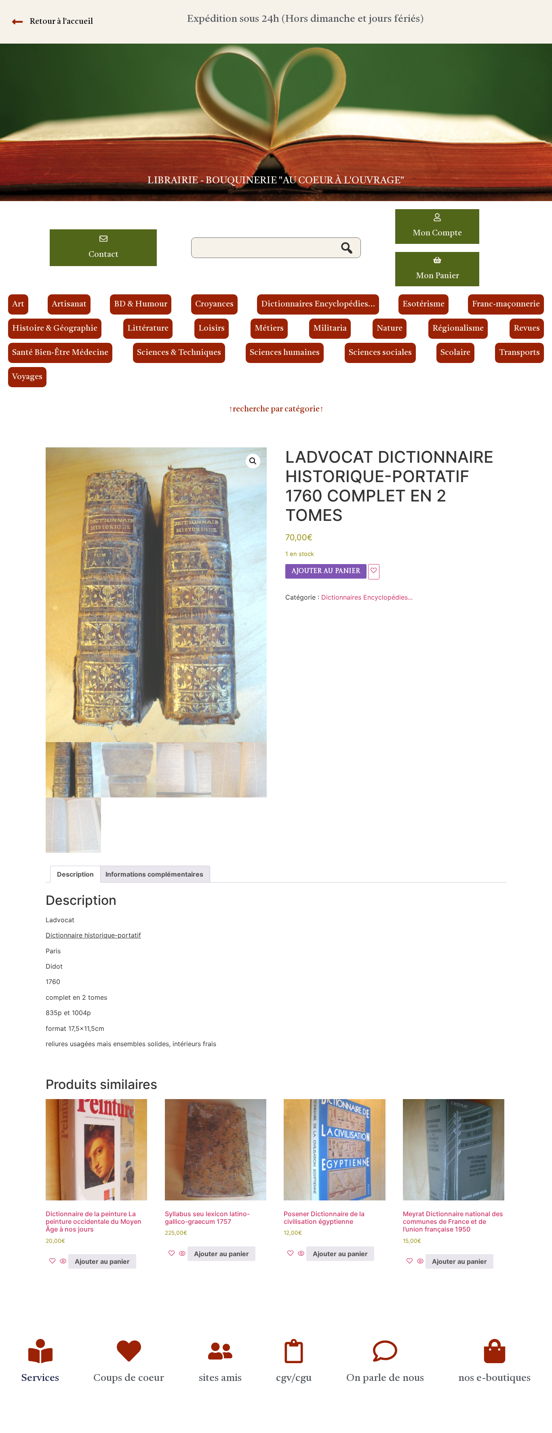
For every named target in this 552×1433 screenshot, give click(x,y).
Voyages (27, 377)
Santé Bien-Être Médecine (60, 353)
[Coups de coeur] (129, 1351)
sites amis (220, 1378)
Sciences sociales (380, 353)
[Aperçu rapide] (63, 1261)
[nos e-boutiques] (494, 1351)
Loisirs (211, 329)
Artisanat (69, 304)
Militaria (330, 329)
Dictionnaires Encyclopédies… (318, 304)
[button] (253, 461)
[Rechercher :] (276, 247)
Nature (389, 329)
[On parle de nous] (385, 1351)
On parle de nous (385, 1378)
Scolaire (455, 353)
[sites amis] (220, 1351)
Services (40, 1378)
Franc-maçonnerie (506, 304)
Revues (527, 329)
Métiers (269, 329)
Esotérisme (423, 304)
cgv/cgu (294, 1378)
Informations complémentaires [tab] (154, 874)
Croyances (214, 304)
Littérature (148, 329)
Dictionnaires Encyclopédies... (367, 597)
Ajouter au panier (326, 571)
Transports (519, 353)
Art (18, 304)
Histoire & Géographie (54, 329)
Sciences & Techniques (179, 353)
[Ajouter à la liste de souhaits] (373, 571)
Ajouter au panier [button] (102, 1261)
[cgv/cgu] (294, 1351)
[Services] (40, 1351)
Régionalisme (458, 329)
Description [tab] (75, 874)
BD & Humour (140, 304)
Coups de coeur (128, 1378)
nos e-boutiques (494, 1378)
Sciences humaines (285, 353)
